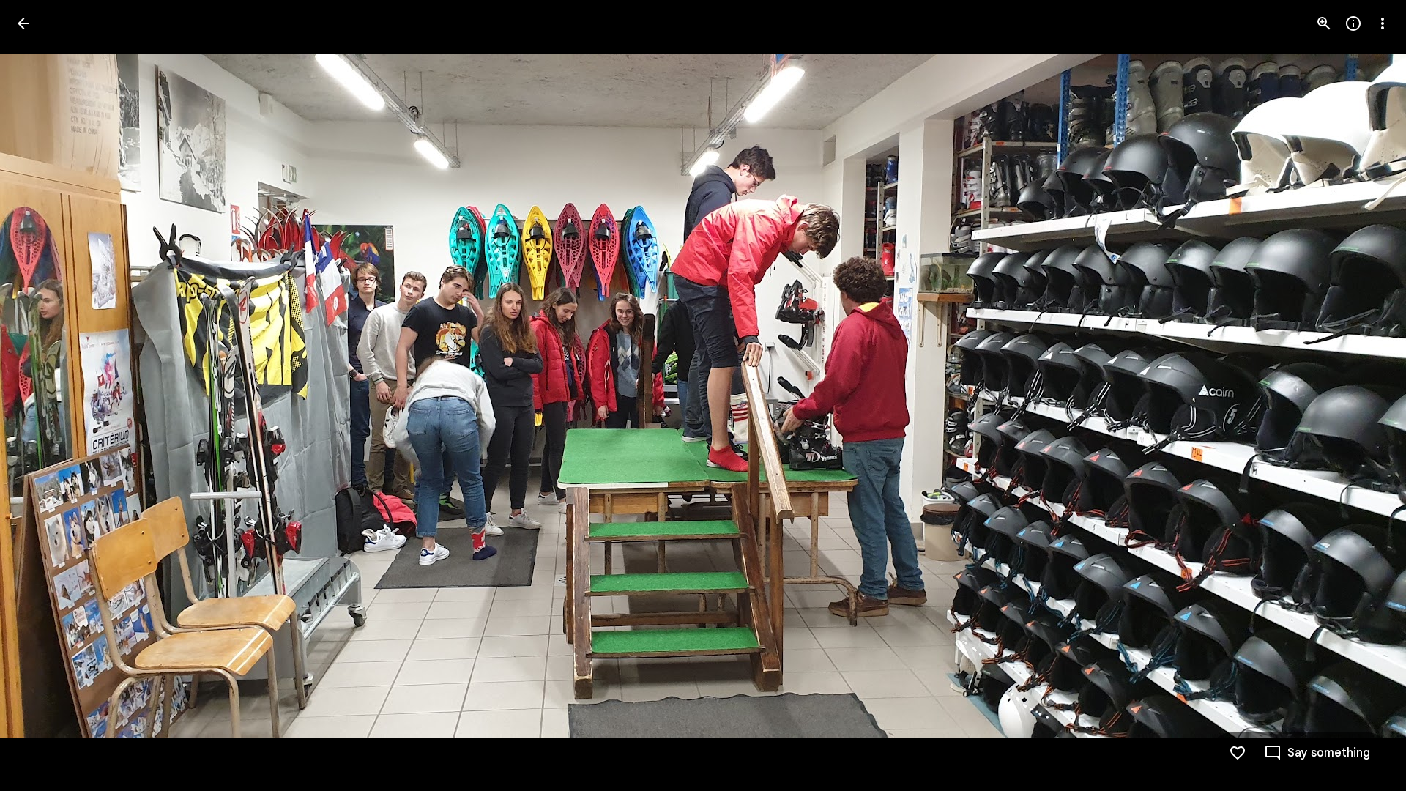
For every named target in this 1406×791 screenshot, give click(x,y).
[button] (41, 395)
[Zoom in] (1324, 23)
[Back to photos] (23, 23)
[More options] (1382, 23)
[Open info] (1353, 23)
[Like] (1237, 753)
